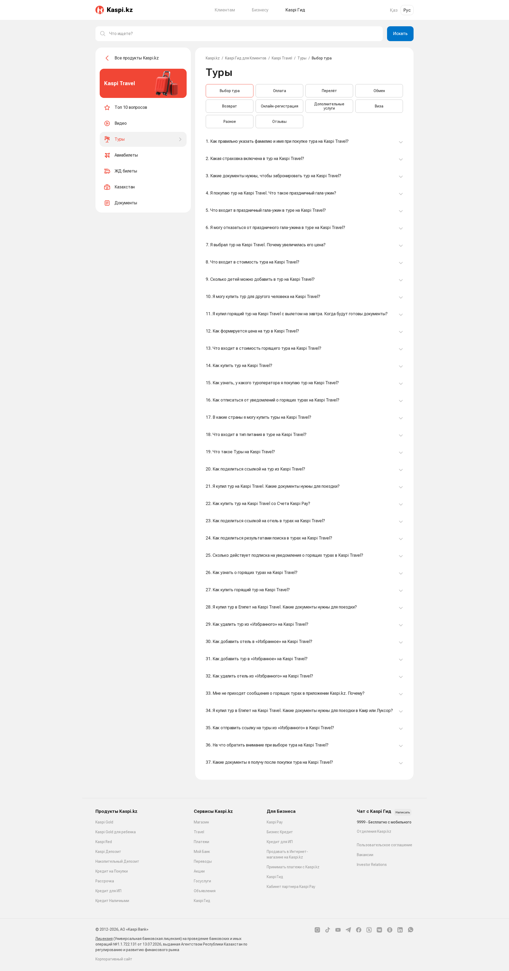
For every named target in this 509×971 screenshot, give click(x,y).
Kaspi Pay (275, 822)
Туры (301, 58)
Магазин (201, 822)
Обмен (379, 91)
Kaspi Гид (202, 901)
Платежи (201, 842)
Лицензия (104, 939)
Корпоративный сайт (113, 959)
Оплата (279, 91)
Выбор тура (230, 91)
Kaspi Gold (104, 822)
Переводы (203, 861)
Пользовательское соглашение (384, 845)
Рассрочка (104, 881)
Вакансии (365, 855)
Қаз (394, 10)
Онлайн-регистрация (279, 106)
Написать (403, 812)
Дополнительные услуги (329, 106)
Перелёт (329, 91)
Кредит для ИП (108, 891)
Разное (229, 121)
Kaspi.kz (213, 58)
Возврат (229, 106)
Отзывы (279, 121)
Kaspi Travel (282, 58)
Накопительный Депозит (117, 861)
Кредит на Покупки (111, 871)
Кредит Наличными (112, 901)
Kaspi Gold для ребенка (115, 832)
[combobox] (244, 33)
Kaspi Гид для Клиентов (245, 58)
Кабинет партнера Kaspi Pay (291, 886)
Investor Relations (372, 864)
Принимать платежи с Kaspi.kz (293, 867)
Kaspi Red (103, 842)
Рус (407, 10)
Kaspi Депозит (108, 851)
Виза (379, 106)
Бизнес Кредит (280, 832)
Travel (199, 832)
